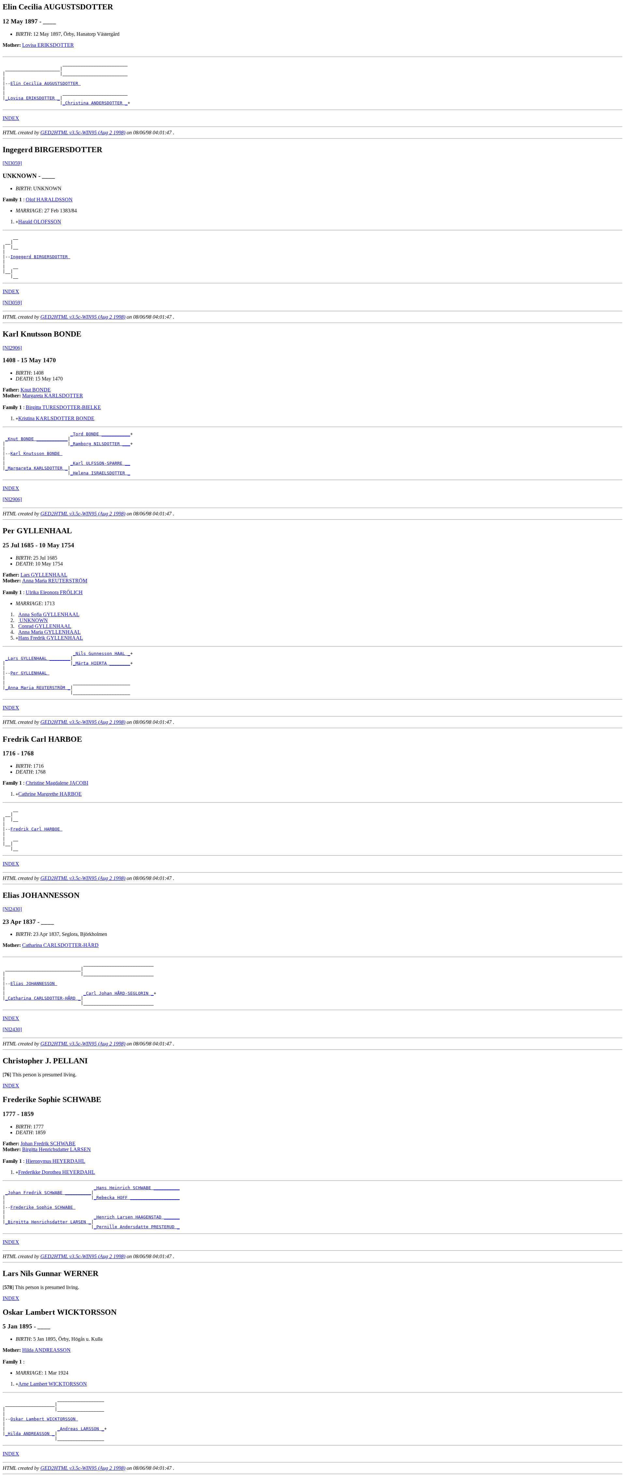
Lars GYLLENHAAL (44, 575)
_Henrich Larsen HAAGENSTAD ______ (137, 1217)
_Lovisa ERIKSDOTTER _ (32, 98)
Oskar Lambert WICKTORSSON (44, 1419)
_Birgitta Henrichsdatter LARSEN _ (48, 1221)
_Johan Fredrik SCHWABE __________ (48, 1192)
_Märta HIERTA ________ (101, 663)
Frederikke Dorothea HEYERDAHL (56, 1172)
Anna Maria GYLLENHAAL (49, 632)
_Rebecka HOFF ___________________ (137, 1197)
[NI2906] (12, 348)
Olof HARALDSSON (49, 199)
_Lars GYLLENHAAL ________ (37, 658)
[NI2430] (12, 909)
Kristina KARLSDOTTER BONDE (56, 418)
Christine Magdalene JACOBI (57, 783)
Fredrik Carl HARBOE (36, 829)
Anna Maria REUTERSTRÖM (54, 580)
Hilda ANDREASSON (46, 1350)
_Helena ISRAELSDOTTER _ (100, 473)
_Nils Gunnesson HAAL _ (101, 653)
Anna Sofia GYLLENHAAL (48, 614)
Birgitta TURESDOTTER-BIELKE (63, 407)
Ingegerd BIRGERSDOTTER (40, 256)
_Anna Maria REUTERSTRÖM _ (37, 687)
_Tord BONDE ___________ (100, 434)
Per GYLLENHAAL (29, 673)
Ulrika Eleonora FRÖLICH (54, 592)
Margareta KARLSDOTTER (52, 395)
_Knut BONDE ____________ (36, 438)
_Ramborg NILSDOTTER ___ (100, 443)
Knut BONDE (36, 390)
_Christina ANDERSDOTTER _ (95, 102)
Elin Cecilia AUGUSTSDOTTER (45, 83)
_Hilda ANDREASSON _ (30, 1433)
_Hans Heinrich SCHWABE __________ (137, 1187)
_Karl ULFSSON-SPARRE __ (100, 463)
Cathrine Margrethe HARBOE (50, 794)
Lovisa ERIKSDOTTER (48, 45)
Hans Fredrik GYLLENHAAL (50, 638)
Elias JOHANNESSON (33, 983)
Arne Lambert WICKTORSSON (52, 1384)
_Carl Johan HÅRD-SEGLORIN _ (118, 993)
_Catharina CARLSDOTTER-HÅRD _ (43, 998)
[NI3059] (12, 163)
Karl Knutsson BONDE (36, 453)
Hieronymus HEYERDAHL (55, 1161)
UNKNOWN (33, 620)
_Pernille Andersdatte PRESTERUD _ (137, 1226)
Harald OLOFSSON (39, 221)
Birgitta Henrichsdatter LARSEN (56, 1149)
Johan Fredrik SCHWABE (48, 1143)
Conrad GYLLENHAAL (44, 626)
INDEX (11, 118)
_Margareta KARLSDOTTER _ (36, 468)
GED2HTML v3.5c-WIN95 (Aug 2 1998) (82, 132)
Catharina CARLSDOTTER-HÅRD (60, 945)
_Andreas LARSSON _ (80, 1428)
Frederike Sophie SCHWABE (43, 1207)
